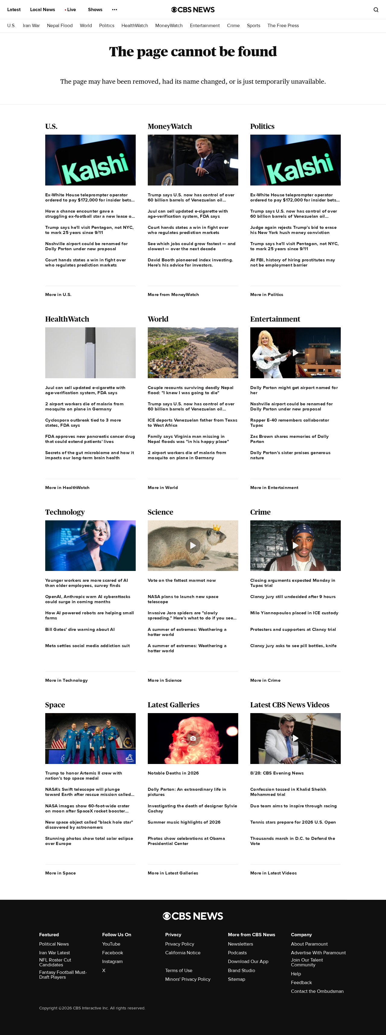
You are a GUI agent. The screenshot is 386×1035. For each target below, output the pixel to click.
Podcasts (237, 952)
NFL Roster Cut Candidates (55, 962)
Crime (233, 26)
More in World (163, 487)
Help (296, 973)
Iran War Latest (54, 952)
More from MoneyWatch (173, 294)
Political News (54, 944)
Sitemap (236, 979)
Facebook (112, 952)
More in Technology (66, 680)
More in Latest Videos (273, 873)
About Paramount (309, 944)
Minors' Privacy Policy (187, 979)
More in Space (60, 873)
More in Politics (266, 294)
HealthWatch (135, 26)
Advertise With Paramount (318, 952)
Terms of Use (178, 970)
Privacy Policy (179, 944)
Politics (106, 26)
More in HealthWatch (67, 487)
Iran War (31, 26)
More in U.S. (58, 294)
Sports (253, 26)
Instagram (112, 961)
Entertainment (205, 26)
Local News (43, 9)
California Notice (183, 952)
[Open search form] (376, 9)
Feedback (301, 982)
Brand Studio (241, 970)
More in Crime (265, 680)
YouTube (111, 944)
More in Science (165, 680)
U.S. (11, 26)
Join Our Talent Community (307, 962)
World (86, 26)
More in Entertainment (274, 487)
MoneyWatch (169, 26)
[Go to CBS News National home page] (193, 10)
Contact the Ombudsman (317, 991)
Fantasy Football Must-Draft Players (63, 975)
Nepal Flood (60, 26)
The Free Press (283, 26)
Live (72, 10)
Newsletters (240, 944)
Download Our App (248, 961)
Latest (14, 9)
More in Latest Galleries (173, 873)
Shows (96, 9)
